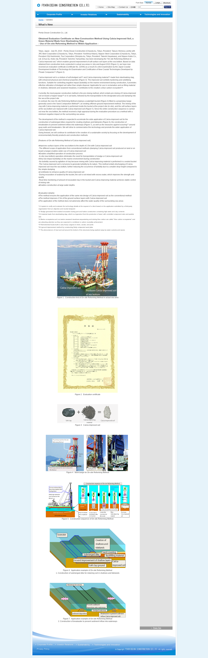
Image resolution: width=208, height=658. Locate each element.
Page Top (157, 628)
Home (41, 20)
